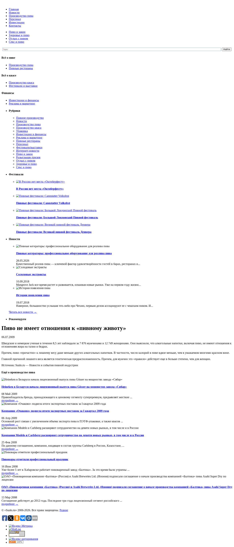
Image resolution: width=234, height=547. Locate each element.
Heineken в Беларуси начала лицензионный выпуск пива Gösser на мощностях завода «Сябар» (64, 386)
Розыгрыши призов (28, 157)
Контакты (15, 25)
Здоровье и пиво (19, 35)
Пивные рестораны (21, 68)
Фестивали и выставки (23, 85)
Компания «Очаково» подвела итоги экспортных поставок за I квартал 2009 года (55, 410)
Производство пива (21, 15)
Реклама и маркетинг (22, 103)
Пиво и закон (17, 31)
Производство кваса (21, 82)
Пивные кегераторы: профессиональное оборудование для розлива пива (64, 253)
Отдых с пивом (18, 38)
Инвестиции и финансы (24, 100)
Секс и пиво (16, 41)
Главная (14, 9)
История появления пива (33, 295)
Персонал (15, 19)
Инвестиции (16, 22)
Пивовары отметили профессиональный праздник (34, 459)
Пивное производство (30, 117)
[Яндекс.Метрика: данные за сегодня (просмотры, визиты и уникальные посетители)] (21, 526)
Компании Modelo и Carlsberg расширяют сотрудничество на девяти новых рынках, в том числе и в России (72, 435)
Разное (64, 510)
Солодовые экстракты (31, 274)
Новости (14, 12)
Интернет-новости (27, 150)
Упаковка (22, 131)
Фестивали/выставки (29, 147)
